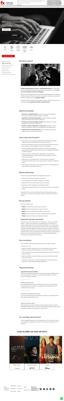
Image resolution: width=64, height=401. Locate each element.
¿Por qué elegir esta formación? (8, 74)
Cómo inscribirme (5, 70)
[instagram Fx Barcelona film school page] (40, 389)
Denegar (54, 1)
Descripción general (6, 61)
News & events (27, 389)
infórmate (6, 29)
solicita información (8, 56)
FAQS (25, 387)
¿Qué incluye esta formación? (8, 65)
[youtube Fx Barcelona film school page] (47, 389)
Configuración (19, 4)
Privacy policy (13, 391)
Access (18, 391)
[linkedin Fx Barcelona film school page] (50, 389)
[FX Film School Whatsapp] (61, 398)
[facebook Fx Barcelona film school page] (44, 389)
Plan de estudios (5, 68)
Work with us (20, 388)
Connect (19, 385)
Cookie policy (13, 385)
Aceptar (54, 3)
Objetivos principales (6, 63)
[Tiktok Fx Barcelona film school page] (53, 389)
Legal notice (13, 388)
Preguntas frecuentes (6, 72)
